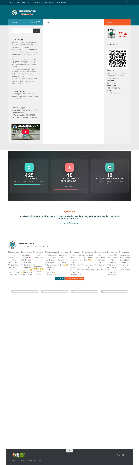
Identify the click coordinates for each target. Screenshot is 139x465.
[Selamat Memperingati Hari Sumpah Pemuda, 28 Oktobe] (125, 257)
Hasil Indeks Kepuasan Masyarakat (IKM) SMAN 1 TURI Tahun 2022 (24, 96)
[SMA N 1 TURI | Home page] (23, 12)
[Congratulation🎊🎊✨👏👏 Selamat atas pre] (39, 269)
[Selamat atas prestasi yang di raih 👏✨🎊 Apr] (26, 269)
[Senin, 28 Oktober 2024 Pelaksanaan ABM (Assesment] (112, 257)
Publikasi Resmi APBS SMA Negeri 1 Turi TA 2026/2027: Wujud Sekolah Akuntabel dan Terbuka (25, 44)
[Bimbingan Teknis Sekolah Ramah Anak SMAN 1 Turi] (112, 269)
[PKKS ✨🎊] (63, 269)
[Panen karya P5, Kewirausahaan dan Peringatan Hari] (14, 257)
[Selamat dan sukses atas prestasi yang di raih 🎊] (51, 269)
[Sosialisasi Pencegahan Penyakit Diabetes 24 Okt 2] (14, 269)
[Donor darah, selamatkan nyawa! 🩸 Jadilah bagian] (26, 257)
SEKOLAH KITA (22, 2)
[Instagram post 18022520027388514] (88, 269)
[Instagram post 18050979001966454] (39, 257)
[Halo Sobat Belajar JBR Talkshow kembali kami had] (63, 257)
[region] (69, 220)
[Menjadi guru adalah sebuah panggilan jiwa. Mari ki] (51, 257)
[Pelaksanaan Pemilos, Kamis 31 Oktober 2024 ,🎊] (88, 257)
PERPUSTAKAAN (48, 2)
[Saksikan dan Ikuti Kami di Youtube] (39, 22)
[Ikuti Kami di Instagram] (35, 22)
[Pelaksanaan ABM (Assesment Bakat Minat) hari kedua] (100, 257)
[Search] (36, 31)
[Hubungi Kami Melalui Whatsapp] (32, 22)
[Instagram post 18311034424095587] (100, 269)
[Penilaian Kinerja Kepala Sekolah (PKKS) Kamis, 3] (75, 269)
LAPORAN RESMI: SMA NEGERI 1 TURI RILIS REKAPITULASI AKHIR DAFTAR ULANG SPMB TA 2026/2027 (25, 81)
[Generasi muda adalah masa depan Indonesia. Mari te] (75, 257)
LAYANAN (35, 2)
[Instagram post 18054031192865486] (125, 269)
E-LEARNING (61, 2)
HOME (12, 2)
